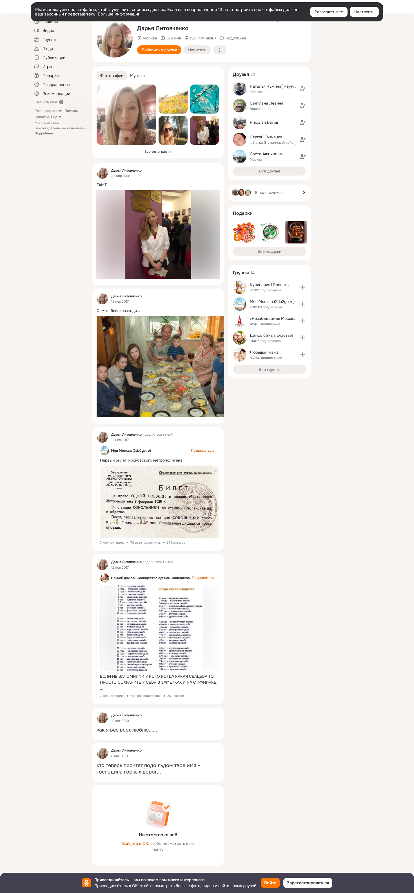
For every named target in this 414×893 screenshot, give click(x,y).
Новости (42, 117)
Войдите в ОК (135, 843)
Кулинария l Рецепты (270, 284)
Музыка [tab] (137, 75)
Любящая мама (264, 352)
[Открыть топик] (158, 185)
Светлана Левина (266, 103)
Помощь (71, 110)
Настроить (364, 11)
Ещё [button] (54, 117)
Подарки (243, 213)
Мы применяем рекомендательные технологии (60, 128)
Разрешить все (329, 11)
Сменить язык (46, 102)
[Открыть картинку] (164, 366)
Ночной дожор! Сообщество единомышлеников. (151, 578)
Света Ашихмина (266, 153)
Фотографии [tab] (111, 75)
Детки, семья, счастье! (271, 335)
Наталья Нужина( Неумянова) (278, 86)
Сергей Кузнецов (266, 136)
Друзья (241, 74)
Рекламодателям (48, 110)
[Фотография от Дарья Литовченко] (115, 39)
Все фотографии (158, 151)
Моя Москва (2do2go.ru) (131, 450)
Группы (241, 273)
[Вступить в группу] (302, 287)
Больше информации (119, 14)
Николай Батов (264, 122)
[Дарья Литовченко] (102, 173)
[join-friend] (302, 88)
